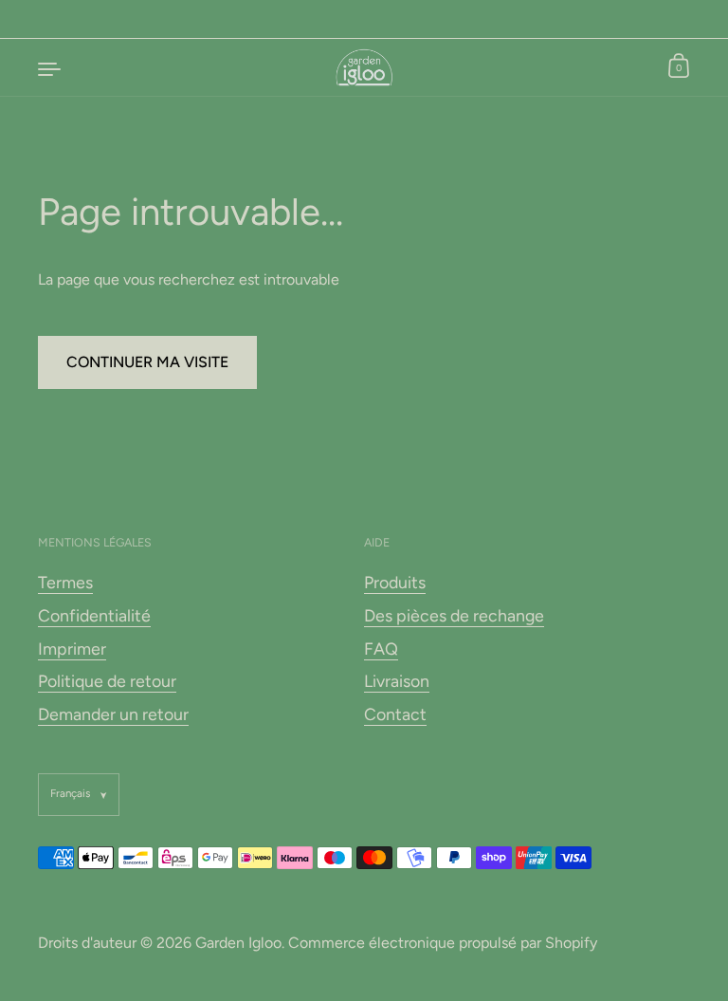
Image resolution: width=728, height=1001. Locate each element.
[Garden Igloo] (364, 67)
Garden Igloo (238, 943)
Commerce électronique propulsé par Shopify (442, 943)
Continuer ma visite (147, 362)
